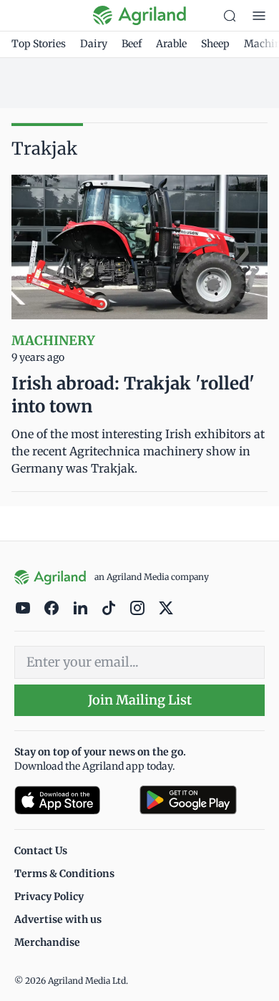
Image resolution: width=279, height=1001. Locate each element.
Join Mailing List (140, 700)
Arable (171, 43)
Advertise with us (58, 919)
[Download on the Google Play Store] (202, 800)
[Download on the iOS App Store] (71, 800)
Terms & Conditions (64, 873)
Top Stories (38, 43)
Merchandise (47, 942)
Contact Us (40, 850)
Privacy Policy (49, 896)
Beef (132, 43)
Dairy (93, 43)
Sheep (215, 43)
